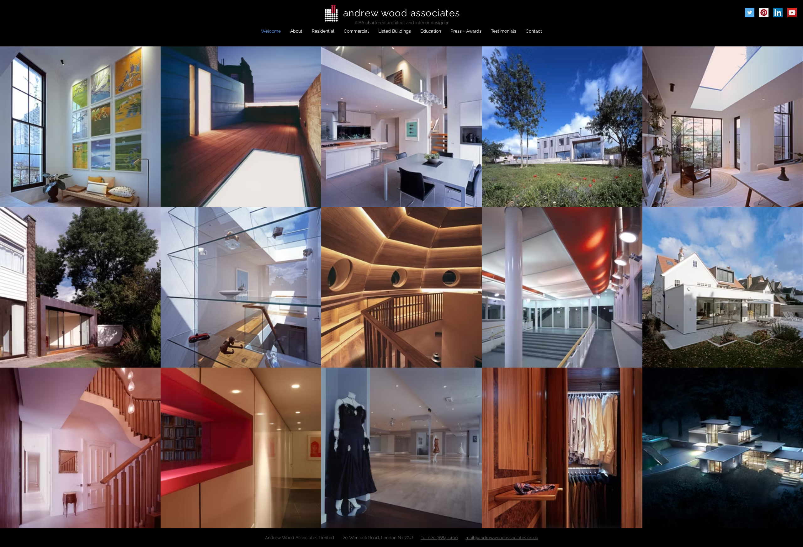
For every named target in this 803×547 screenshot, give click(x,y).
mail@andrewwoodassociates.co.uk (501, 537)
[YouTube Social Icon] (792, 12)
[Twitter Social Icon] (749, 12)
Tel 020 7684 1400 (439, 537)
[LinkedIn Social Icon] (778, 12)
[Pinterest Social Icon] (763, 12)
